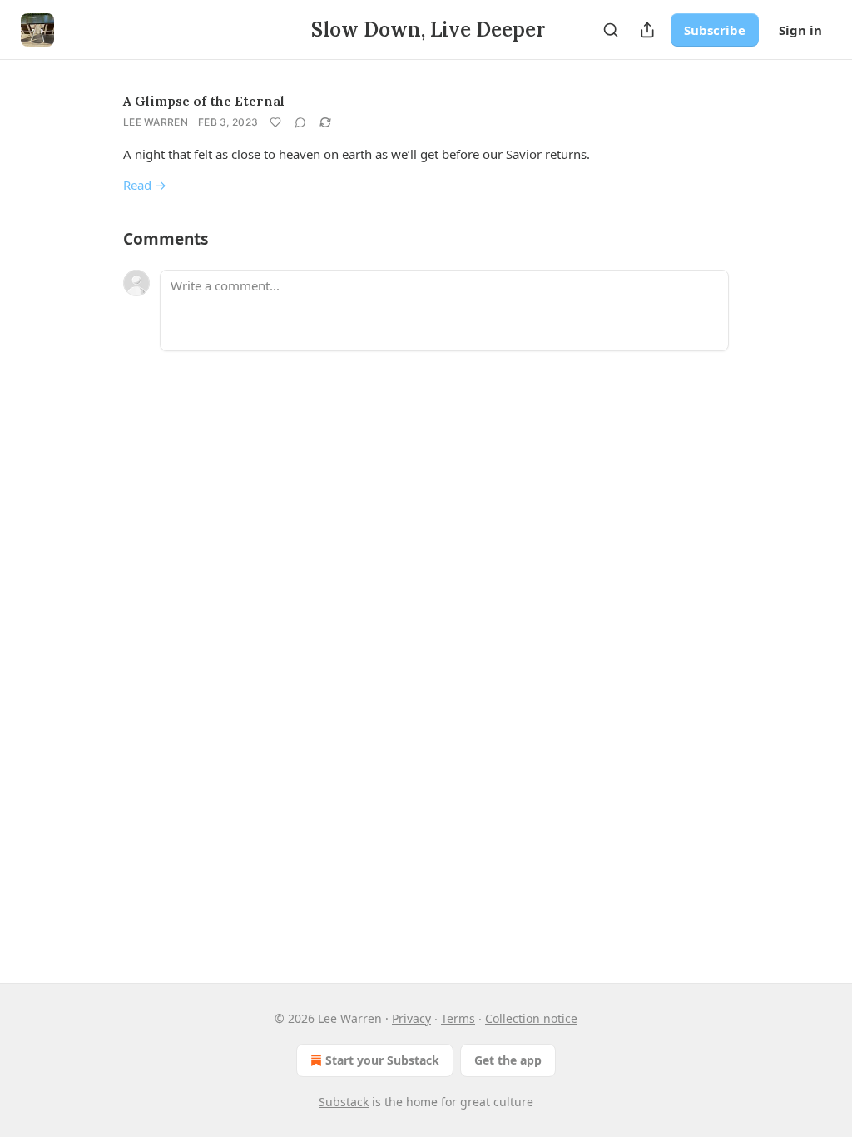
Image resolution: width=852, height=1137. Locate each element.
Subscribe (715, 30)
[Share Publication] (647, 30)
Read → (144, 184)
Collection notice (531, 1018)
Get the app (508, 1060)
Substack (344, 1102)
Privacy (411, 1018)
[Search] (610, 30)
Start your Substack (382, 1060)
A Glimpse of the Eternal (204, 100)
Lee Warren (155, 122)
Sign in (800, 30)
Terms (458, 1018)
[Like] (275, 122)
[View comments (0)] (300, 122)
